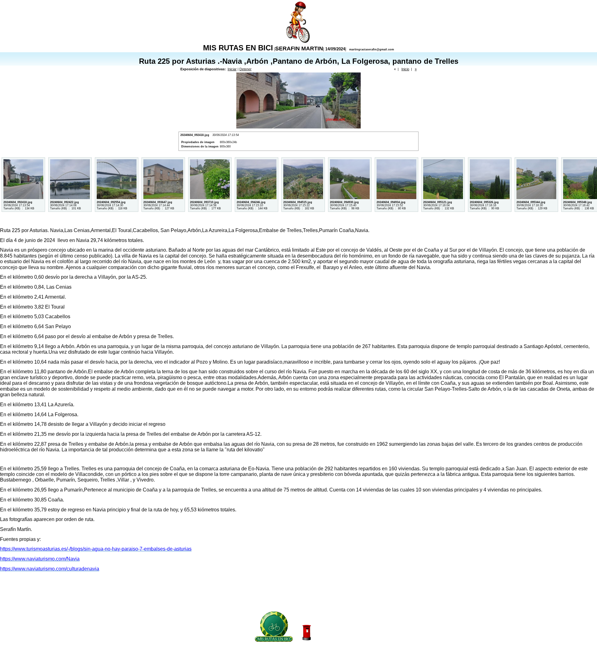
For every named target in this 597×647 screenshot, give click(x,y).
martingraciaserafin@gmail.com (371, 49)
